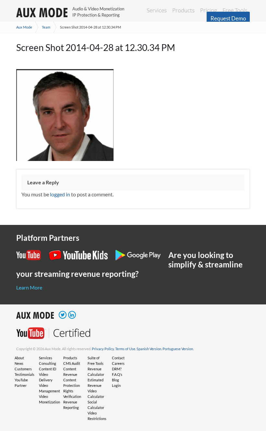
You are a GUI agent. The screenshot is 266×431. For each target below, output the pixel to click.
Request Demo (228, 18)
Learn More (29, 287)
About (19, 358)
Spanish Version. (149, 349)
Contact (118, 358)
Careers (118, 363)
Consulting (47, 363)
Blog (115, 380)
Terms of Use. (125, 349)
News (19, 363)
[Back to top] (251, 392)
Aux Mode (24, 27)
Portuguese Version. (178, 349)
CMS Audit (71, 363)
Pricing (208, 10)
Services (157, 10)
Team (46, 27)
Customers (23, 369)
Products (183, 10)
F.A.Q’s (117, 374)
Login (116, 385)
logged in (60, 194)
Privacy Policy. (103, 349)
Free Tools (235, 10)
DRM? (116, 369)
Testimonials (24, 374)
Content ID (47, 369)
